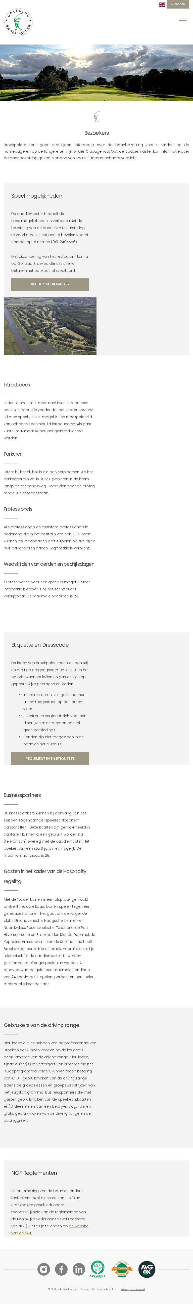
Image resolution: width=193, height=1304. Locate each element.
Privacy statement (133, 1289)
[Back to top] (183, 1294)
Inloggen (178, 4)
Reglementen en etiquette (50, 758)
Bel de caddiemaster (50, 284)
